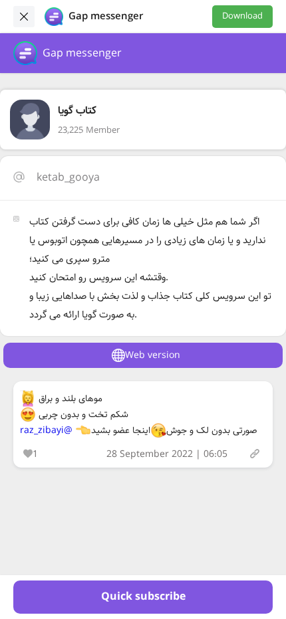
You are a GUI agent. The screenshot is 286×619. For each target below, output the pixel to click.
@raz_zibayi (46, 430)
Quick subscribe (143, 596)
